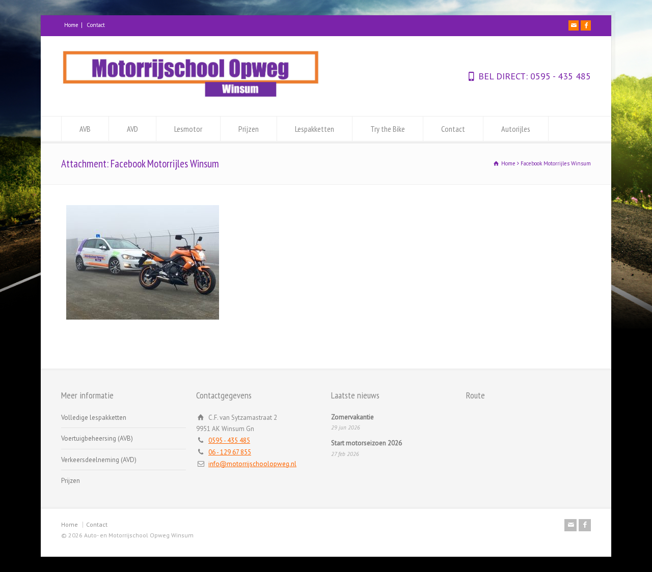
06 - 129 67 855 (229, 452)
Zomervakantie (352, 417)
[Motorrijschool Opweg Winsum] (191, 97)
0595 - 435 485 (559, 76)
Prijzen (248, 129)
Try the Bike (387, 129)
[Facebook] (586, 25)
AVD (132, 129)
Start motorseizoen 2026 (366, 443)
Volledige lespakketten (93, 417)
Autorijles (515, 129)
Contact (96, 24)
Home (71, 24)
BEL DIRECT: (503, 76)
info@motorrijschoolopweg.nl (252, 464)
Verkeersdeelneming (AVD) (99, 459)
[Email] (573, 25)
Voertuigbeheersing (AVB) (97, 438)
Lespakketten (314, 129)
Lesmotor (188, 129)
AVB (85, 129)
